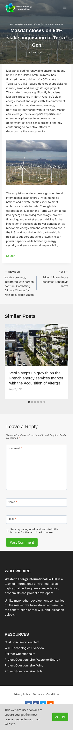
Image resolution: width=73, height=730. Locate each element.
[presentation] (36, 345)
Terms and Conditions (46, 694)
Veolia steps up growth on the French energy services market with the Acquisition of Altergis (36, 378)
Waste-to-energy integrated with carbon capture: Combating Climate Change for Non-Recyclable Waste (19, 283)
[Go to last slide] (11, 361)
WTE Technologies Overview (24, 648)
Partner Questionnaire (20, 654)
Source (10, 255)
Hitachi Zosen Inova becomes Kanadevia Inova (55, 279)
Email (12, 518)
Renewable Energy (52, 24)
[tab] (29, 402)
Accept (60, 717)
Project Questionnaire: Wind (24, 665)
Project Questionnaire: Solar (24, 671)
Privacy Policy (22, 694)
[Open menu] (64, 8)
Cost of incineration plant (22, 642)
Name (12, 502)
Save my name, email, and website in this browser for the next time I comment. (34, 531)
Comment (15, 448)
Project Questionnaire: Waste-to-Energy (32, 659)
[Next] (62, 361)
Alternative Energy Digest (25, 24)
